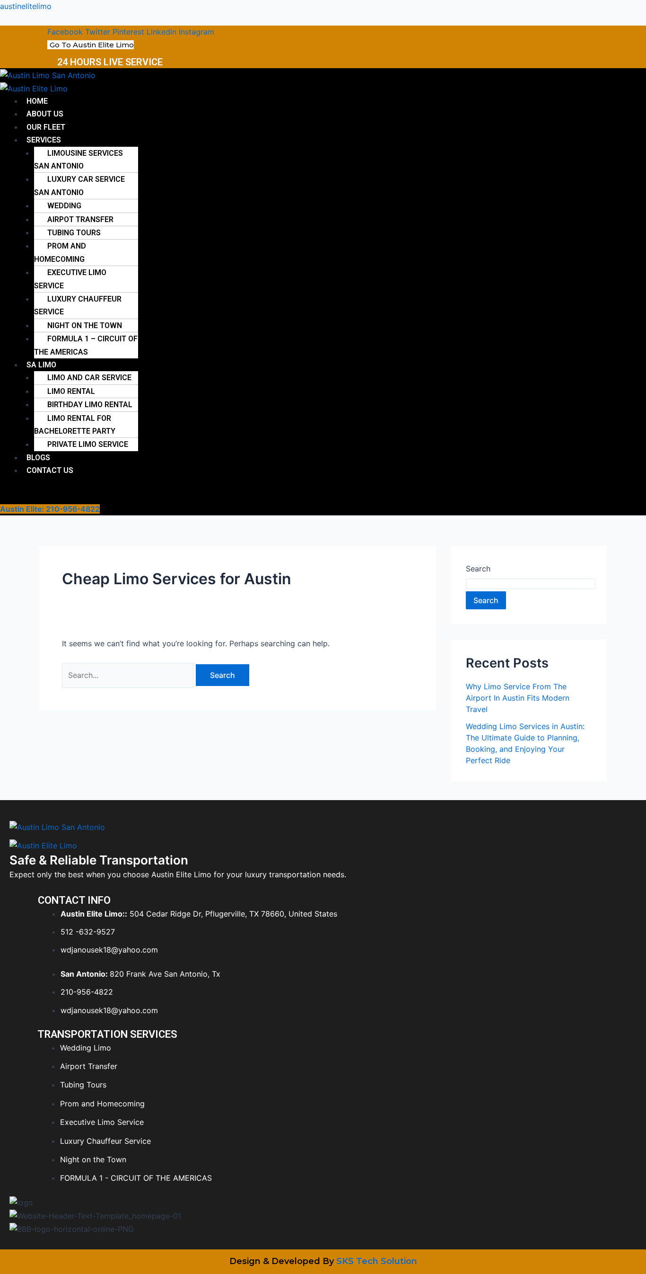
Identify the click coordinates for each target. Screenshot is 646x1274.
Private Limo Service (87, 444)
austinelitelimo (26, 6)
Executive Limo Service (70, 279)
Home (37, 101)
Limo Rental (71, 391)
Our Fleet (45, 127)
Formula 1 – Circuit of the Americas (86, 345)
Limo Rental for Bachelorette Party (74, 425)
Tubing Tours (74, 232)
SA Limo (41, 364)
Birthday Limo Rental (89, 404)
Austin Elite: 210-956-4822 (50, 509)
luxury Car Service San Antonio (79, 185)
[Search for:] (129, 675)
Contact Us (49, 470)
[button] (193, 140)
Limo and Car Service (89, 377)
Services (43, 139)
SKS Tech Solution (376, 1261)
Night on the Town (84, 325)
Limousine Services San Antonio (78, 159)
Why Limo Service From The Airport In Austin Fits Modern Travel (517, 698)
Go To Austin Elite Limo (92, 44)
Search (478, 568)
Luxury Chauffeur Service (78, 305)
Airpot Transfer (80, 219)
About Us (44, 113)
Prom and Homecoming (60, 252)
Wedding (64, 205)
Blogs (38, 457)
